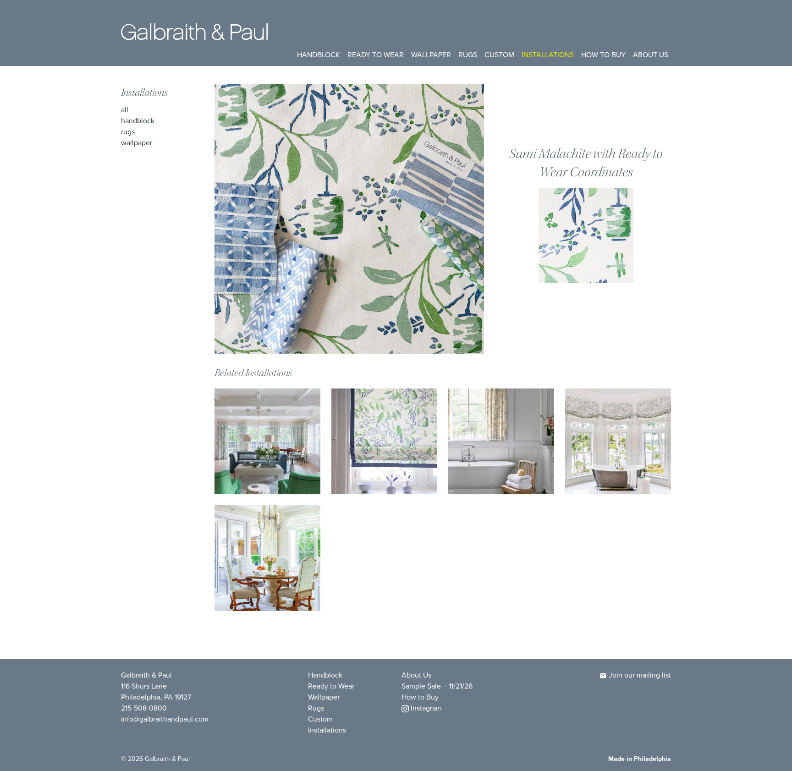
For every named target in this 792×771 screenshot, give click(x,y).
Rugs (467, 54)
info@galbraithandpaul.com (165, 719)
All (124, 109)
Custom (499, 54)
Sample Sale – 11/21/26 (437, 686)
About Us (650, 54)
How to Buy (603, 54)
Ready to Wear (375, 54)
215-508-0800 (144, 708)
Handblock (318, 54)
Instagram (425, 708)
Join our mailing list (639, 675)
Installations (548, 54)
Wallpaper (431, 54)
